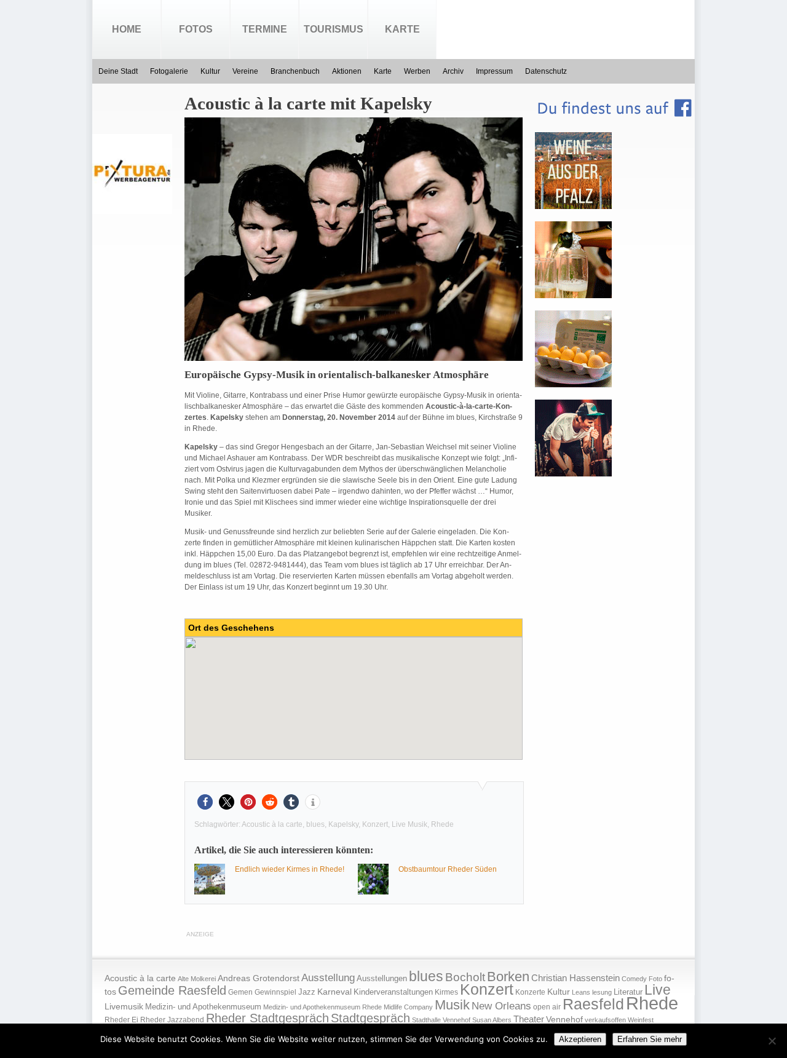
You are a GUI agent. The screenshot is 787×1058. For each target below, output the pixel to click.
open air (547, 1007)
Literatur (628, 992)
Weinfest (641, 1020)
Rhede (442, 824)
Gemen (240, 992)
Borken (508, 976)
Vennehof (564, 1019)
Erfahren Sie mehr (649, 1039)
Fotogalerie (169, 71)
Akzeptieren (580, 1039)
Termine (264, 29)
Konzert (375, 824)
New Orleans (501, 1006)
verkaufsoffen (605, 1020)
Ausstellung (328, 978)
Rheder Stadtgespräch (267, 1018)
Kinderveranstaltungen (393, 992)
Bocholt (465, 977)
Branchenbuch (295, 71)
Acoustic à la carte (272, 824)
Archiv (453, 71)
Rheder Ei (121, 1020)
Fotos (196, 29)
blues (315, 824)
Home (126, 29)
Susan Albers (492, 1020)
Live (657, 990)
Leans (581, 992)
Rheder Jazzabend (172, 1020)
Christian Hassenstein (575, 978)
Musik (452, 1005)
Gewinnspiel (275, 992)
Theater (528, 1019)
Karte (402, 29)
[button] (205, 802)
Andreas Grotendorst (258, 978)
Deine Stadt (118, 71)
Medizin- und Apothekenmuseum (203, 1006)
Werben (417, 71)
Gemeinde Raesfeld (172, 990)
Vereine (245, 71)
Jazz (306, 992)
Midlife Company (408, 1007)
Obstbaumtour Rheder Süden (447, 869)
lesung (602, 992)
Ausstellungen (382, 978)
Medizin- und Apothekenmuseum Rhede (322, 1007)
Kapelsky (343, 824)
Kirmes (446, 992)
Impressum (494, 71)
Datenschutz (546, 71)
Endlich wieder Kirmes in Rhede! (289, 869)
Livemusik (124, 1006)
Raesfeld (593, 1004)
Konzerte (530, 992)
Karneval (334, 992)
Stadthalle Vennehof (441, 1020)
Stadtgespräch (370, 1018)
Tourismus (333, 29)
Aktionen (347, 71)
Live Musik (409, 824)
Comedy (634, 978)
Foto (655, 978)
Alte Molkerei (197, 978)
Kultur (210, 71)
